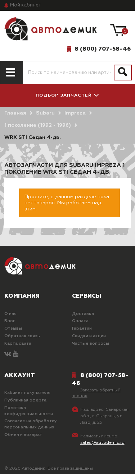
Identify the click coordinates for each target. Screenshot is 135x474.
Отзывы (13, 328)
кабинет (25, 5)
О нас (10, 314)
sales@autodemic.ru (102, 443)
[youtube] (15, 354)
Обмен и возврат (23, 435)
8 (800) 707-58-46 (103, 49)
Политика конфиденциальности (28, 411)
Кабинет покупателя (27, 393)
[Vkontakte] (7, 354)
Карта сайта (17, 343)
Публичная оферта (25, 400)
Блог (9, 321)
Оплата (80, 321)
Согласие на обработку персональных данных (30, 424)
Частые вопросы (90, 343)
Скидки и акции (89, 336)
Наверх (23, 462)
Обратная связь (22, 336)
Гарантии (82, 328)
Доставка (83, 314)
